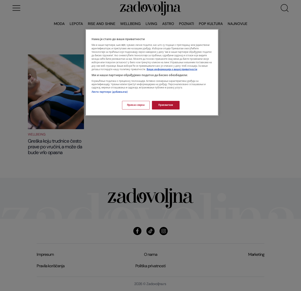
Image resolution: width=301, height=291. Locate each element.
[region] (151, 72)
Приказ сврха (136, 105)
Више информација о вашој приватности (172, 69)
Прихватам (165, 105)
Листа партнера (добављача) (110, 92)
